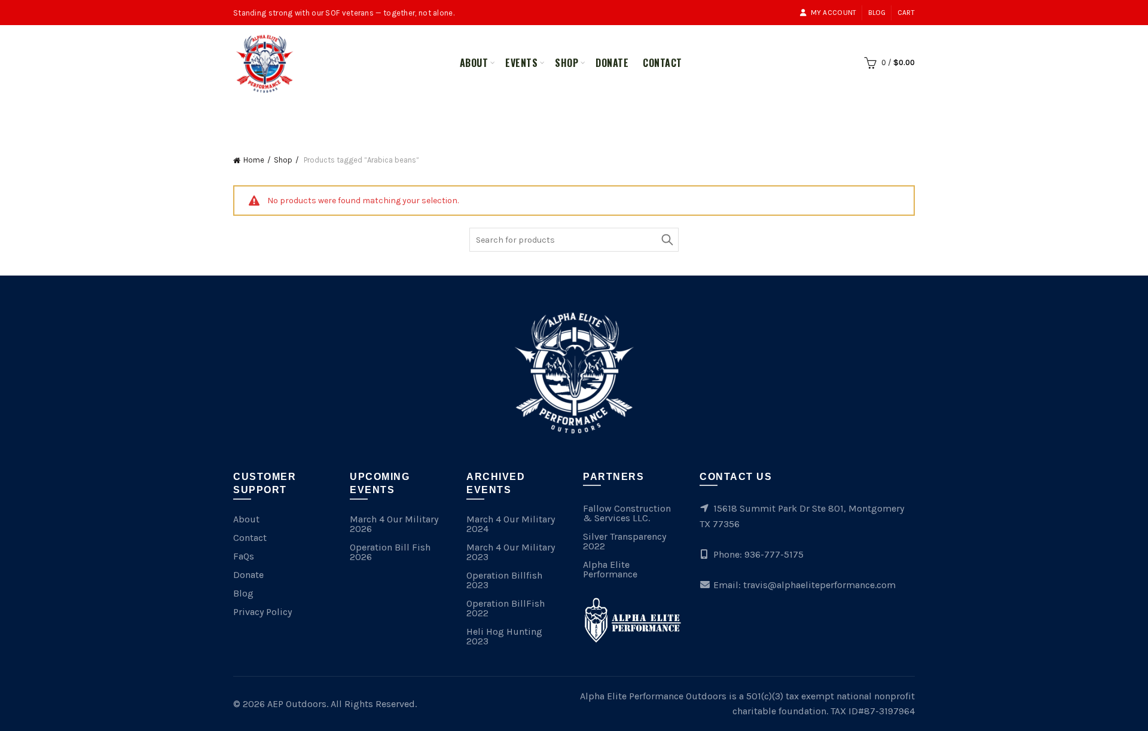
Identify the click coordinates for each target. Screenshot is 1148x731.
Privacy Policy (262, 611)
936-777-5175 (774, 554)
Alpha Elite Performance (610, 569)
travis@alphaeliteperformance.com (819, 585)
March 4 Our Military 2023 (510, 552)
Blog (877, 12)
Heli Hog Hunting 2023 (504, 636)
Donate (612, 63)
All (532, 115)
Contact (662, 63)
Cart (906, 12)
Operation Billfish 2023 (504, 580)
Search (667, 240)
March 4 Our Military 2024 (510, 523)
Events (521, 63)
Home (253, 159)
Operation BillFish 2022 (505, 608)
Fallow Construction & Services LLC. (627, 513)
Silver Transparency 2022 (624, 541)
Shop (566, 63)
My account (833, 12)
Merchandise (588, 115)
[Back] (248, 117)
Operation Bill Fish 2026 (390, 552)
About (474, 63)
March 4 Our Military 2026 (394, 523)
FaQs (243, 556)
